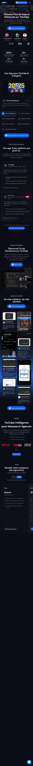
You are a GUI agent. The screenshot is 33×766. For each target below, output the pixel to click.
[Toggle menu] (29, 2)
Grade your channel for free (11, 187)
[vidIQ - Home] (4, 2)
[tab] (8, 113)
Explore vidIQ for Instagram (10, 218)
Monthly (14, 477)
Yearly (19, 477)
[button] (9, 320)
